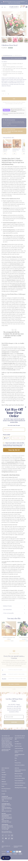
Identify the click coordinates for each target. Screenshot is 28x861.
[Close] (25, 407)
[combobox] (6, 438)
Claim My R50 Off (14, 450)
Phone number (6, 434)
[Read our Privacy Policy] (24, 445)
